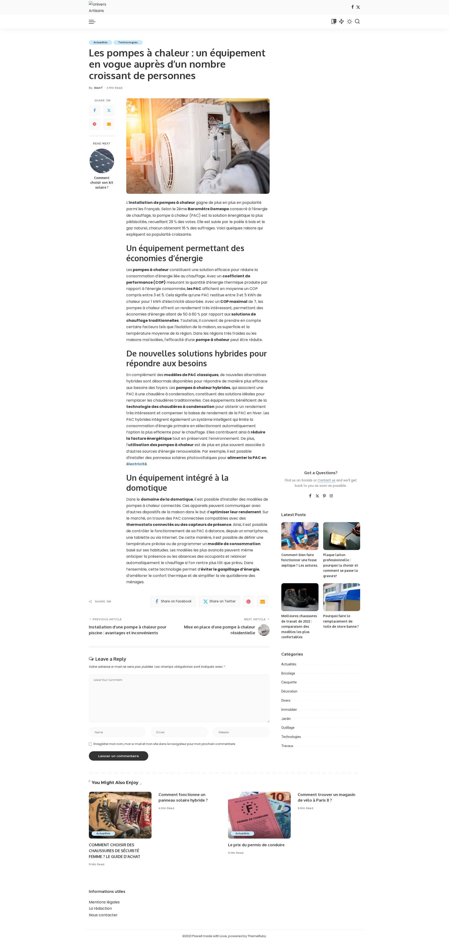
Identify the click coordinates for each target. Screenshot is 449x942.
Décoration (289, 691)
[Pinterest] (94, 124)
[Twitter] (358, 7)
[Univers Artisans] (100, 7)
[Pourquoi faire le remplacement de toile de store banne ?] (341, 597)
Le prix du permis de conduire (256, 844)
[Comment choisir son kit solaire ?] (102, 161)
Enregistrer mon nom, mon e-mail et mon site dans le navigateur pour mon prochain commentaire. (165, 744)
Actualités (101, 42)
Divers (285, 700)
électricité (136, 464)
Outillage (287, 727)
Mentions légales (104, 902)
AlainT (98, 87)
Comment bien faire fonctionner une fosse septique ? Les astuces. (299, 560)
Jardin (286, 719)
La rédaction (100, 908)
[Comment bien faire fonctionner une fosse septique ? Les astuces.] (299, 536)
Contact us (326, 480)
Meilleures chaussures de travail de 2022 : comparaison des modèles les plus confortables (299, 626)
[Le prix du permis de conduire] (259, 815)
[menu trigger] (94, 22)
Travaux (287, 746)
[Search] (357, 22)
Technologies (128, 42)
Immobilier (289, 709)
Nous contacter (103, 915)
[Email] (109, 124)
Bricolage (288, 673)
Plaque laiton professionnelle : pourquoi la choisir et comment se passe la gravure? (340, 565)
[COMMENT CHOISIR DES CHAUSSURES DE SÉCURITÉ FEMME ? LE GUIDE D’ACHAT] (120, 815)
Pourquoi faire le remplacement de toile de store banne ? (341, 621)
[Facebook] (353, 7)
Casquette (289, 682)
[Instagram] (331, 496)
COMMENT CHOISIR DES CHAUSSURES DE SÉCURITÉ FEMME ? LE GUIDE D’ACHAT (114, 850)
